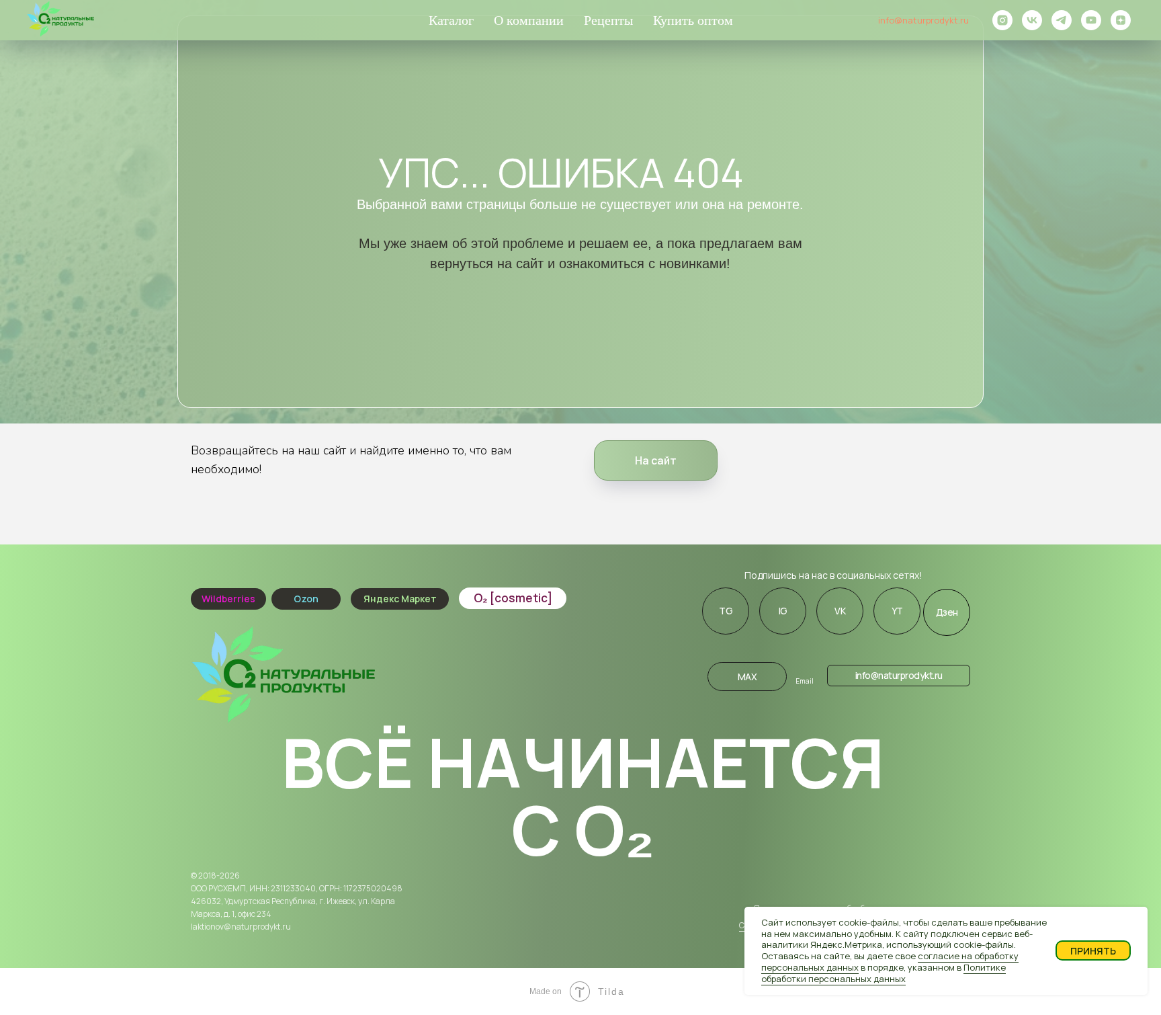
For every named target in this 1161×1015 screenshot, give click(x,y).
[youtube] (1091, 20)
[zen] (1121, 20)
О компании (529, 20)
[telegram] (1061, 20)
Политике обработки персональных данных (883, 973)
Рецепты (608, 20)
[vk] (1032, 20)
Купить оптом (693, 20)
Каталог (451, 20)
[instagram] (1002, 20)
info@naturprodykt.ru (923, 20)
